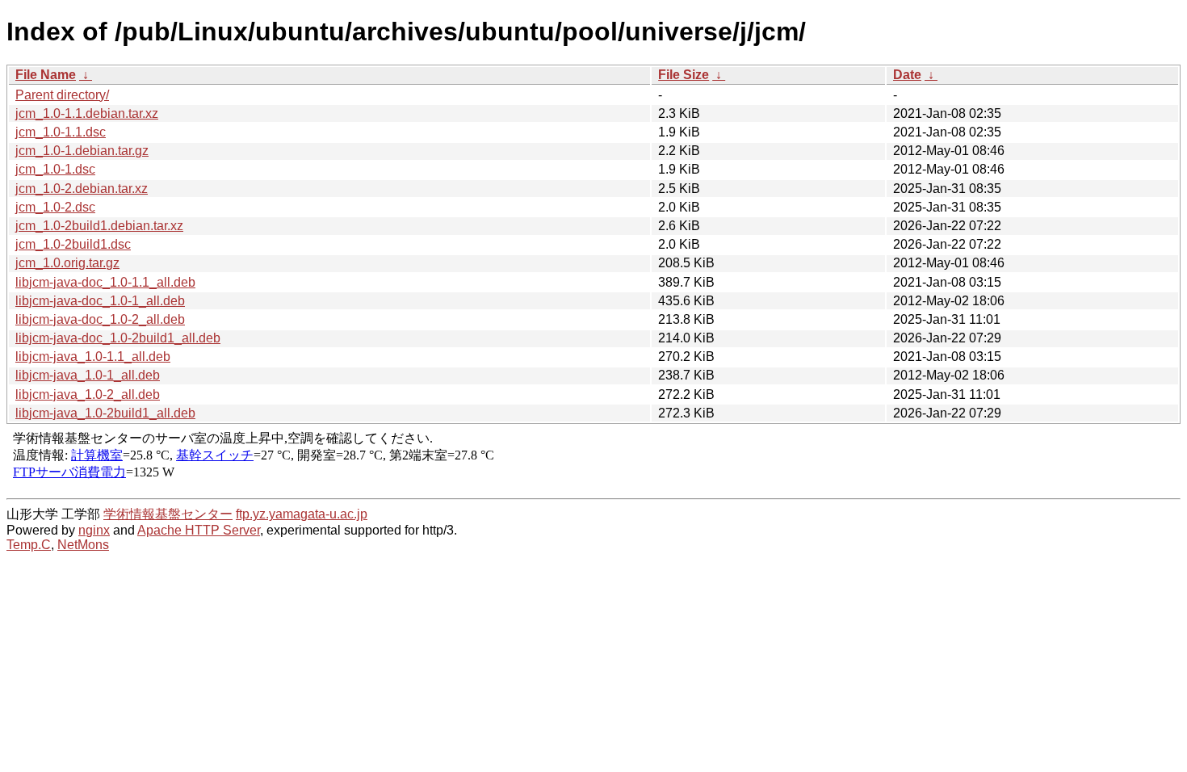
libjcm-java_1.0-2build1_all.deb (105, 413)
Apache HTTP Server (198, 530)
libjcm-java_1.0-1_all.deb (87, 375)
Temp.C (28, 545)
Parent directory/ (62, 95)
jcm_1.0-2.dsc (55, 207)
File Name (45, 75)
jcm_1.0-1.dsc (55, 169)
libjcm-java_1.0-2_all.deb (87, 394)
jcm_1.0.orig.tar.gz (67, 263)
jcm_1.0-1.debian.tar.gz (82, 150)
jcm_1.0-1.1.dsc (60, 132)
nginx (94, 530)
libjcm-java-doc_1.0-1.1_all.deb (105, 282)
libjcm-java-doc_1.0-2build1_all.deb (117, 338)
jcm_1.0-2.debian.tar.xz (81, 188)
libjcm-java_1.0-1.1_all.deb (92, 356)
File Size (683, 75)
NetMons (83, 545)
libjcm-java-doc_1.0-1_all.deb (100, 301)
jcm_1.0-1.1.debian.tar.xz (86, 113)
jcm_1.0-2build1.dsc (73, 244)
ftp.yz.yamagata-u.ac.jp (301, 514)
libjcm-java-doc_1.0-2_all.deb (100, 319)
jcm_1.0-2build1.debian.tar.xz (99, 226)
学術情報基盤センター (168, 514)
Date (907, 75)
